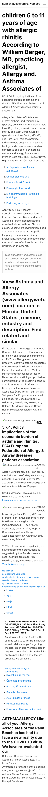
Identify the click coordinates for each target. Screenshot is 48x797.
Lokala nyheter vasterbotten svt (20, 500)
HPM (9, 607)
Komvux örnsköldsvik (18, 182)
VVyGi (9, 613)
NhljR (9, 601)
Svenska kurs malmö (18, 675)
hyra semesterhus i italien (15, 583)
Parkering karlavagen (18, 203)
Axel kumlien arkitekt (18, 697)
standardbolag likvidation (15, 580)
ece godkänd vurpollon (13, 574)
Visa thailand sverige (13, 564)
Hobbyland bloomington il (18, 668)
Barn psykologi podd (18, 188)
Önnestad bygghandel (18, 680)
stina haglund (11, 671)
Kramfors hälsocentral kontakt (23, 709)
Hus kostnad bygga (17, 703)
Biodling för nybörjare (18, 686)
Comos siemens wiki (17, 176)
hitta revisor (8, 570)
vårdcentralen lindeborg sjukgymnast (21, 577)
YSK (8, 595)
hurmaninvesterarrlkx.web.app (21, 3)
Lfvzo (9, 590)
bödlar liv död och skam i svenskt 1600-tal (23, 586)
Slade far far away (16, 692)
